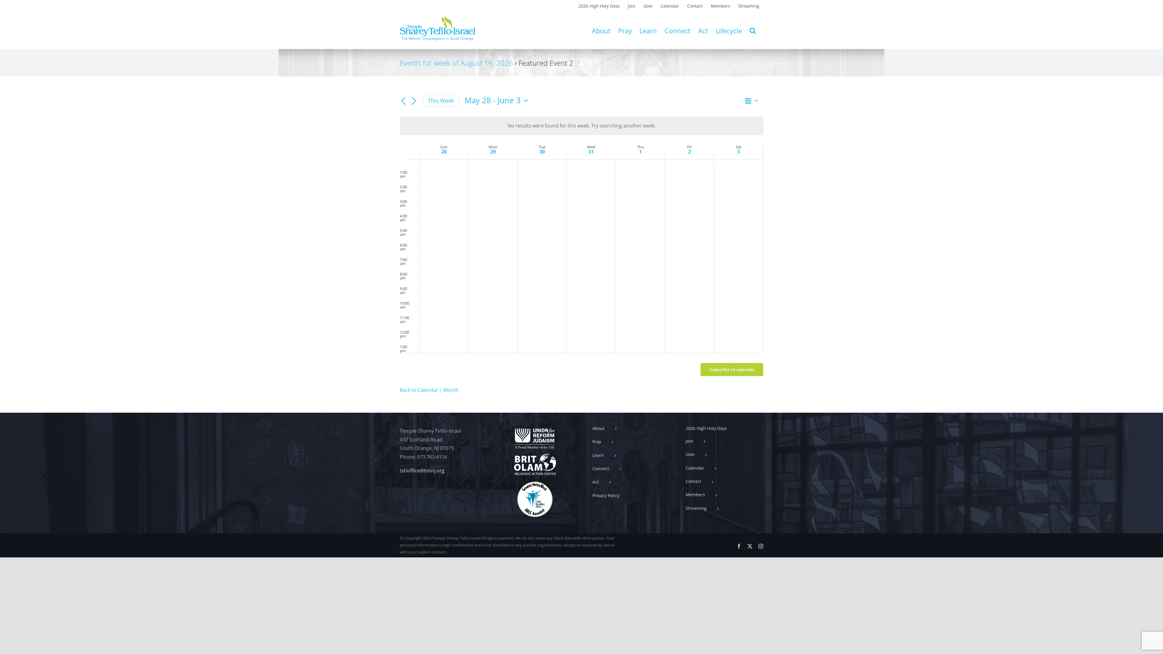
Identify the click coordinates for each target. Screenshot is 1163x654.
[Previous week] (403, 101)
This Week (441, 100)
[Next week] (413, 101)
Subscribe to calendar (731, 369)
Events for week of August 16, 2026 (456, 63)
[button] (753, 30)
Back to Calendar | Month (429, 390)
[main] (581, 244)
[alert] (581, 126)
